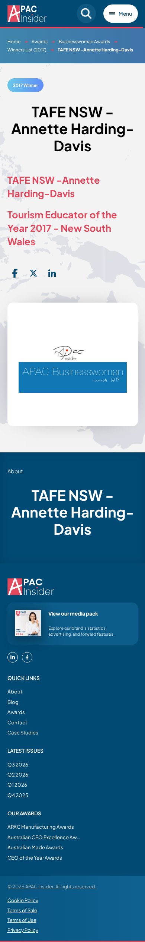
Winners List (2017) (26, 50)
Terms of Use (21, 920)
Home (13, 41)
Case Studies (22, 732)
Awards (40, 41)
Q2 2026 (17, 774)
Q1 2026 (17, 784)
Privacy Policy (22, 930)
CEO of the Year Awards (34, 857)
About (14, 691)
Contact (17, 722)
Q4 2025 (17, 795)
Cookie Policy (22, 900)
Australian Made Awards (35, 847)
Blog (13, 702)
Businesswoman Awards (84, 41)
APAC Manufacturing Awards (40, 827)
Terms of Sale (22, 910)
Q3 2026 (17, 764)
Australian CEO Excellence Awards (44, 837)
